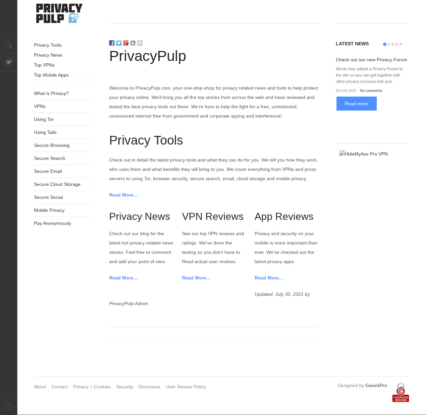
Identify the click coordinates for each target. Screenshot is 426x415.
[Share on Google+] (125, 43)
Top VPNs (44, 65)
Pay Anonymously (52, 223)
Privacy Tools (48, 45)
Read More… (123, 195)
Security (124, 386)
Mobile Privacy (49, 210)
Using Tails (45, 132)
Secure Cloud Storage (57, 184)
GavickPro (376, 385)
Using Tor (44, 119)
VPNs (40, 106)
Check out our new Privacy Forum (371, 59)
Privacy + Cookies (92, 386)
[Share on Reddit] (132, 43)
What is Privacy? (51, 93)
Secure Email (48, 171)
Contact (60, 386)
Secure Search (49, 158)
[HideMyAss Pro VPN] (372, 183)
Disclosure (149, 386)
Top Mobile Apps (51, 75)
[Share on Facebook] (111, 43)
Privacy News (48, 55)
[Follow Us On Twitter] (8, 62)
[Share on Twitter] (118, 43)
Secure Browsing (52, 145)
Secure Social (48, 197)
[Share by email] (139, 43)
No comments (371, 91)
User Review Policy (186, 386)
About (40, 386)
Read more (356, 103)
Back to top (8, 406)
